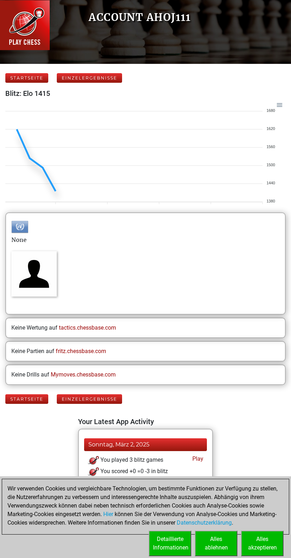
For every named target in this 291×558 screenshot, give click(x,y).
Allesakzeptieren (262, 543)
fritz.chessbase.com (81, 351)
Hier (108, 514)
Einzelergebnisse (89, 78)
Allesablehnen (216, 543)
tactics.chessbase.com (87, 327)
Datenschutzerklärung (204, 522)
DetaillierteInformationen (170, 543)
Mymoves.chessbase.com (83, 374)
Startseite (26, 78)
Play (197, 458)
